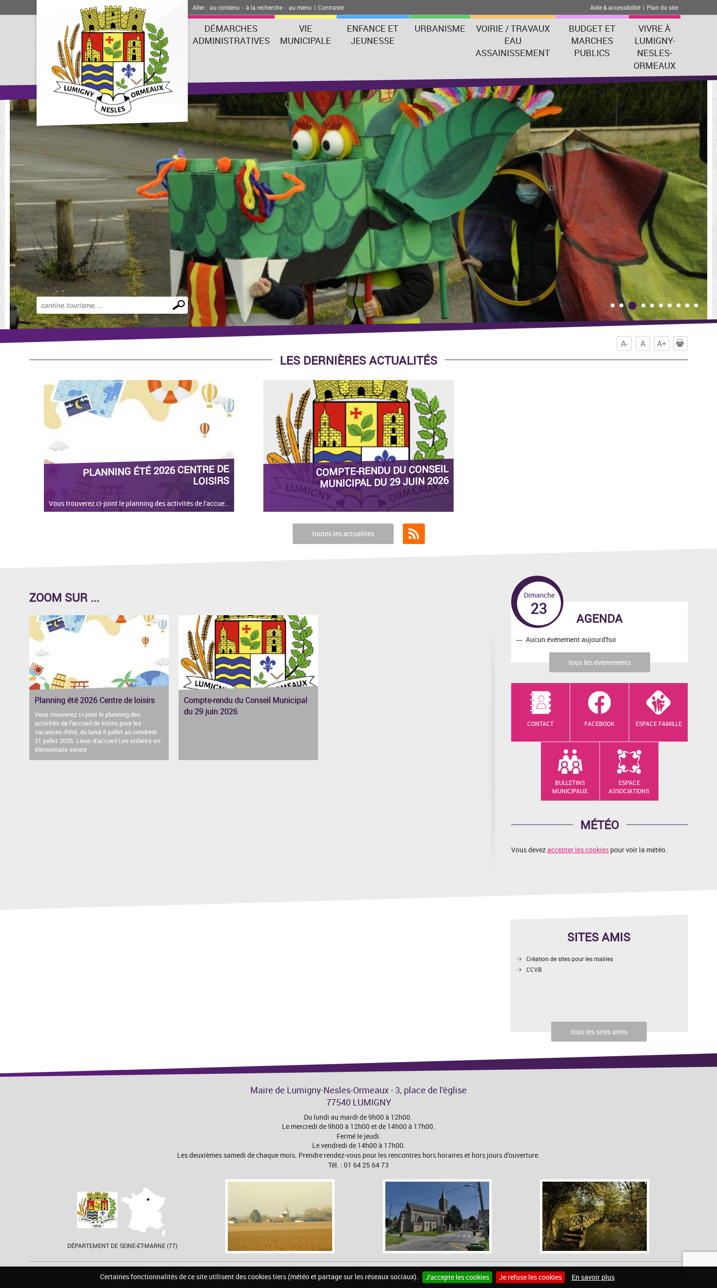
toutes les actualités (343, 533)
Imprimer (687, 343)
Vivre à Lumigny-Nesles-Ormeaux (655, 46)
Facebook (599, 723)
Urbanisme (440, 28)
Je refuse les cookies (530, 1277)
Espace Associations (629, 787)
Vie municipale (305, 34)
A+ (661, 343)
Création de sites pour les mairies (569, 959)
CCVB (534, 969)
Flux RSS (414, 533)
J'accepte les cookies (457, 1277)
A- (624, 343)
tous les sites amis (599, 1031)
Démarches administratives (231, 34)
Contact (540, 723)
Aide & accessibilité (615, 7)
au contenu (224, 7)
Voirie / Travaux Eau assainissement (513, 40)
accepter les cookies (578, 849)
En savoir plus (593, 1277)
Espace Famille (659, 723)
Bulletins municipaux (570, 787)
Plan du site (662, 7)
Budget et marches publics (592, 40)
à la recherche (264, 7)
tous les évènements (600, 662)
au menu (300, 7)
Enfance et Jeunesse (372, 34)
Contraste (331, 7)
